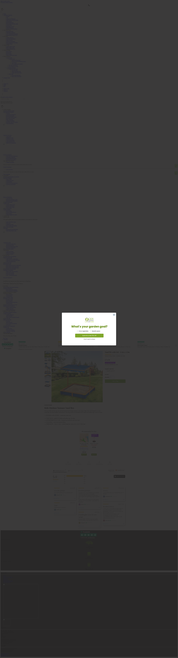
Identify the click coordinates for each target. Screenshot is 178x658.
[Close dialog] (114, 315)
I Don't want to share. (89, 339)
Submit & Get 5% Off (89, 336)
